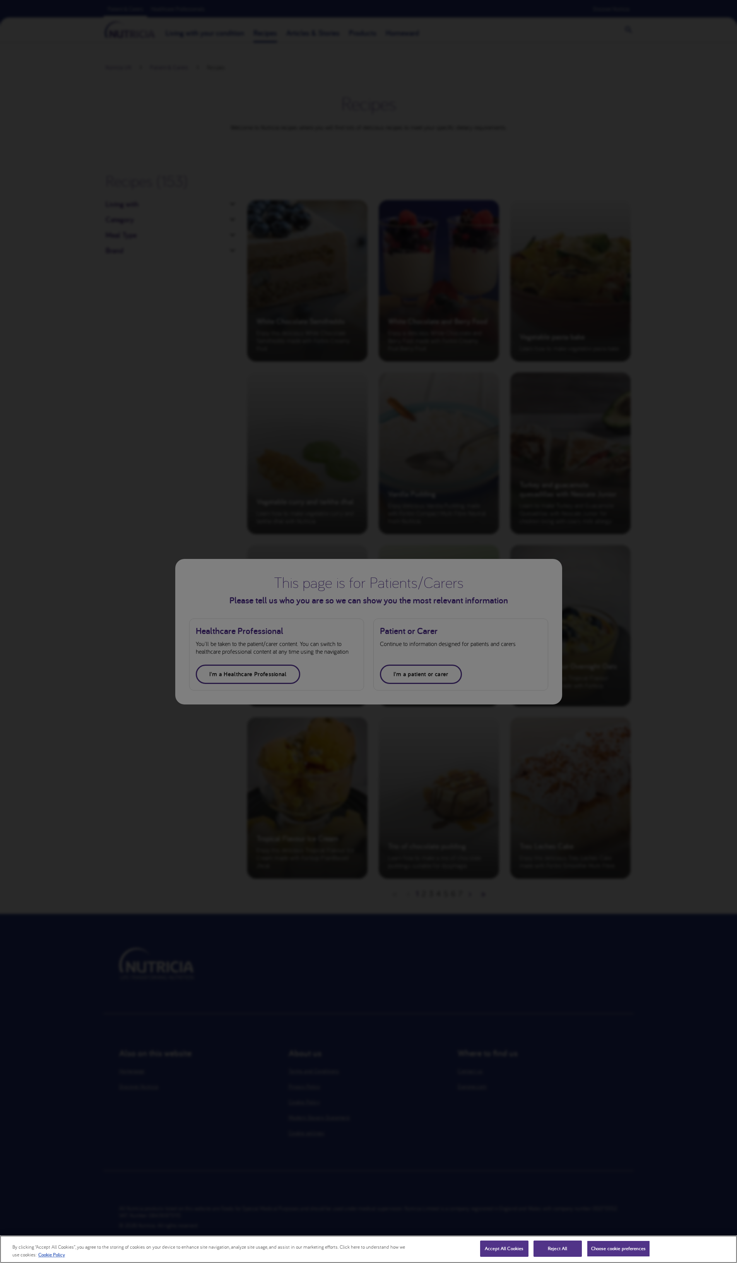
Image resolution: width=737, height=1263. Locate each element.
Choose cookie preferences (618, 1248)
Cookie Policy (51, 1254)
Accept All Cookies (504, 1248)
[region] (368, 1249)
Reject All (557, 1248)
